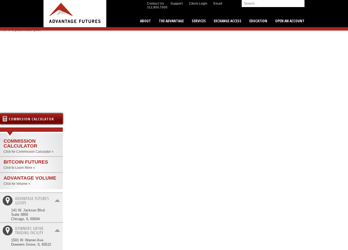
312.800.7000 (157, 7)
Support (176, 3)
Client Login (198, 3)
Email (217, 3)
